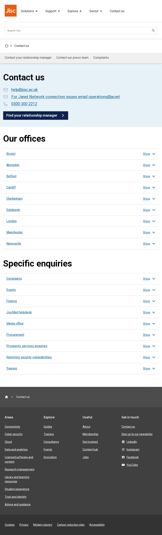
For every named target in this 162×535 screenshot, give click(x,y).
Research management (19, 469)
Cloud (8, 441)
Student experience (17, 489)
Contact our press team (72, 57)
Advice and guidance (18, 504)
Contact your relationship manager (28, 57)
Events (48, 449)
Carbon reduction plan (71, 524)
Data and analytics (16, 449)
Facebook (133, 457)
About (86, 426)
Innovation (50, 457)
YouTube (132, 464)
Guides (48, 426)
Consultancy (51, 441)
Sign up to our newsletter (137, 434)
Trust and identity (15, 496)
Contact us (117, 11)
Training (49, 434)
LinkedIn (132, 441)
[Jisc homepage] (11, 11)
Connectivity (12, 426)
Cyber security (14, 434)
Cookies (10, 524)
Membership (90, 434)
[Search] (154, 30)
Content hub (90, 449)
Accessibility (97, 524)
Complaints (101, 57)
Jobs (86, 457)
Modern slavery (42, 524)
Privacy (23, 524)
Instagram (133, 449)
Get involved (90, 441)
